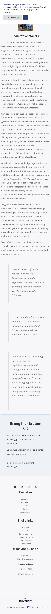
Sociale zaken (25, 512)
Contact (25, 527)
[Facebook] (15, 487)
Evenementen (25, 544)
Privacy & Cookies (38, 607)
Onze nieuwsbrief (25, 540)
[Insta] (29, 487)
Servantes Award (25, 534)
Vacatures (26, 531)
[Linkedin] (22, 487)
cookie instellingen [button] (12, 17)
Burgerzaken (25, 499)
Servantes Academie (25, 537)
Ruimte (25, 509)
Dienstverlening (25, 502)
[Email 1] (36, 487)
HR (25, 506)
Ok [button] (26, 17)
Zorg (25, 515)
